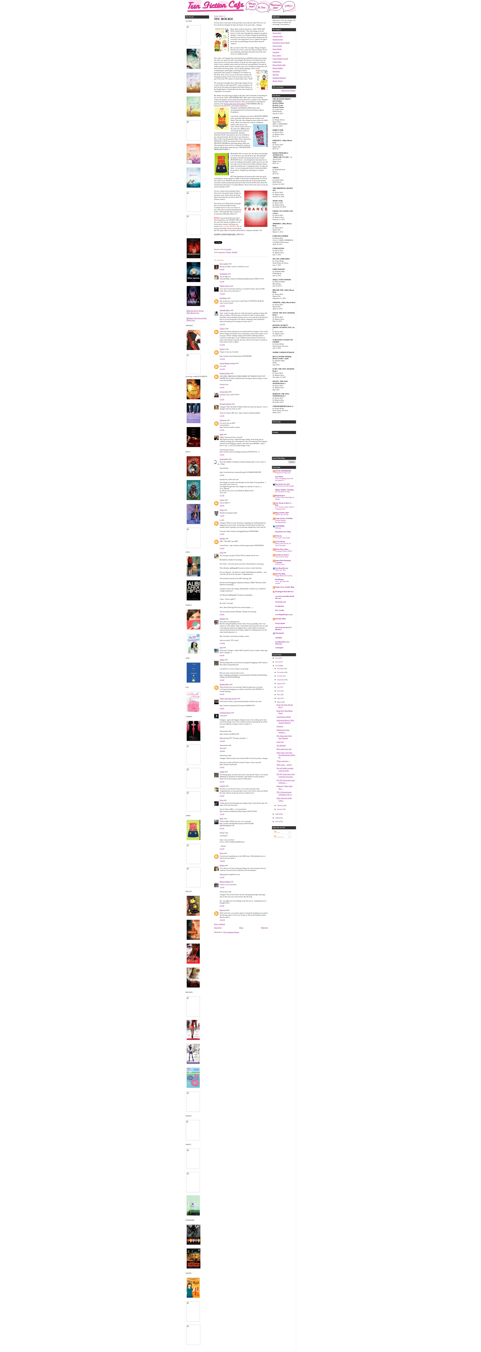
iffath (221, 434)
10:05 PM (222, 920)
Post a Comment (219, 924)
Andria (222, 660)
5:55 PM (222, 781)
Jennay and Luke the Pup (228, 698)
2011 (277, 662)
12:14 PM (222, 359)
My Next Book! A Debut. (282, 492)
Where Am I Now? (280, 570)
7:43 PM (222, 887)
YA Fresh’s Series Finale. (282, 538)
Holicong (278, 528)
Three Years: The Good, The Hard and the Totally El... (286, 755)
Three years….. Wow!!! (284, 765)
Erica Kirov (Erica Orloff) (281, 43)
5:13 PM (222, 495)
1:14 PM (222, 399)
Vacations (280, 726)
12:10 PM (222, 344)
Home (241, 928)
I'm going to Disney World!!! (283, 551)
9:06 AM (222, 708)
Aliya (221, 853)
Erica (221, 800)
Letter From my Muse (281, 557)
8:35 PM (222, 849)
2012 (277, 658)
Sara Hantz (223, 298)
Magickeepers (280, 495)
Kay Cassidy (224, 264)
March (279, 702)
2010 (277, 666)
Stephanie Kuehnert (279, 78)
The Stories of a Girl (282, 484)
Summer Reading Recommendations (280, 521)
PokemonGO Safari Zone (282, 473)
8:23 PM (222, 828)
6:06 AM (222, 655)
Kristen (222, 865)
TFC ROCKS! (223, 19)
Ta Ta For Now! (280, 564)
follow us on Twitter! (288, 90)
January (280, 809)
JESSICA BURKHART (283, 471)
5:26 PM (222, 505)
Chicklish (278, 638)
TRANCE (234, 252)
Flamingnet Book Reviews (284, 592)
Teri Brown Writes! (282, 555)
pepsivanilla (224, 459)
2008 (277, 818)
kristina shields (225, 373)
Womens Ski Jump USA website (234, 104)
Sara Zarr (276, 74)
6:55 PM (222, 795)
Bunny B (223, 910)
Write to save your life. (282, 515)
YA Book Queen (225, 713)
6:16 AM (222, 680)
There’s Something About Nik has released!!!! (284, 479)
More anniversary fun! (284, 749)
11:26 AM (222, 306)
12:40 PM (222, 861)
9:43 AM (222, 281)
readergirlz (279, 648)
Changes (228, 252)
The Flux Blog (280, 574)
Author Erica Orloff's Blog (284, 587)
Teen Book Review (281, 568)
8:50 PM (222, 614)
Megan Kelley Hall (279, 65)
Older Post (264, 928)
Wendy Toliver (225, 286)
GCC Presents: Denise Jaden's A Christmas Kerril (284, 508)
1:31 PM (222, 430)
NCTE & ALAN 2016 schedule (284, 486)
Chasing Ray (279, 633)
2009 (277, 814)
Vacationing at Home (284, 717)
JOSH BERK (279, 526)
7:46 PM (222, 548)
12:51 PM (222, 369)
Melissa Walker (225, 882)
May (279, 694)
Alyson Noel (224, 392)
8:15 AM (222, 694)
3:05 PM (222, 767)
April (279, 698)
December (280, 668)
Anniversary (221, 252)
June (279, 691)
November (280, 672)
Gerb (221, 553)
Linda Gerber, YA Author (284, 518)
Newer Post (218, 928)
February (280, 805)
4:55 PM (222, 475)
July (278, 687)
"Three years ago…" (283, 761)
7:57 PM (222, 814)
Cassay (222, 500)
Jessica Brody (277, 49)
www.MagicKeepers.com (283, 614)
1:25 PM (222, 415)
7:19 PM (222, 534)
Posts (278, 832)
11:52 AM (222, 324)
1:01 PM (222, 387)
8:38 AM (222, 269)
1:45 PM (222, 454)
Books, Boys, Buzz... (282, 549)
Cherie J (222, 328)
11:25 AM (222, 293)
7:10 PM (222, 515)
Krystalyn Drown (225, 404)
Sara (221, 647)
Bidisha (222, 619)
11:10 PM (222, 643)
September (281, 680)
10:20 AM (222, 741)
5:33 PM (222, 877)
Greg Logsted (277, 46)
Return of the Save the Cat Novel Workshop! (283, 544)
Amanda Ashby (225, 310)
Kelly (221, 818)
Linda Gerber (277, 62)
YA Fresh (278, 536)
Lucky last (280, 742)
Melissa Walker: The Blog (284, 490)
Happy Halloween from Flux (283, 576)
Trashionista (279, 606)
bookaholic (223, 274)
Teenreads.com (280, 602)
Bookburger (279, 579)
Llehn (222, 510)
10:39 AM (222, 751)
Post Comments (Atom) (231, 932)
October (280, 676)
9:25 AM (222, 726)
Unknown (223, 420)
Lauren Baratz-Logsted (227, 363)
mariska (222, 538)
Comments (280, 837)
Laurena (222, 786)
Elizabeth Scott (278, 39)
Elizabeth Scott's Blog (283, 532)
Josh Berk (276, 52)
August (279, 683)
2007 (277, 821)
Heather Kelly (224, 684)
